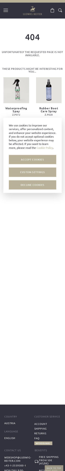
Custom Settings (32, 172)
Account (40, 423)
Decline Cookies (32, 184)
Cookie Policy (45, 147)
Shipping (40, 428)
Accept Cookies (32, 159)
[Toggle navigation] (5, 11)
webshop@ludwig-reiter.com (17, 459)
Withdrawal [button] (43, 443)
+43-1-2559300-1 (15, 465)
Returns (40, 433)
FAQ (37, 438)
